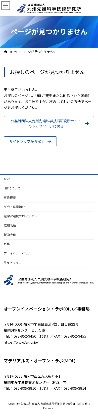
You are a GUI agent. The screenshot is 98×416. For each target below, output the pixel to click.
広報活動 (10, 225)
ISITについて (12, 188)
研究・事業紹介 (14, 207)
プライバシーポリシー (19, 253)
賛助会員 (10, 235)
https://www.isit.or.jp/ (21, 342)
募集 (7, 244)
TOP (7, 179)
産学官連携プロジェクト (20, 216)
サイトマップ (13, 262)
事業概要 (10, 197)
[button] (49, 123)
